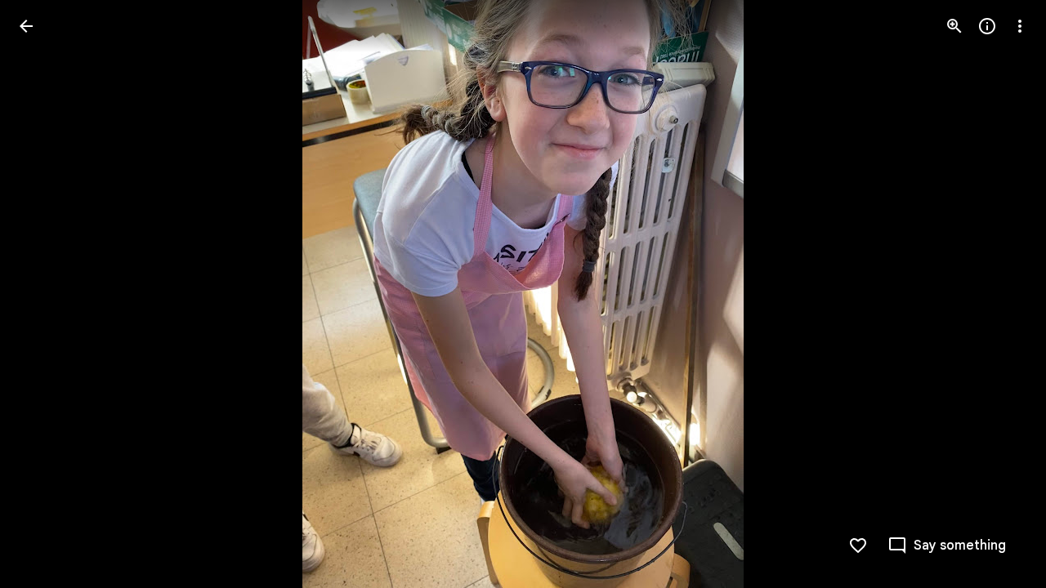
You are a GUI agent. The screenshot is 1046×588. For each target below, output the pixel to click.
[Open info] (987, 26)
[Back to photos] (26, 26)
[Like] (858, 545)
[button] (46, 294)
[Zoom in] (954, 26)
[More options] (1020, 26)
